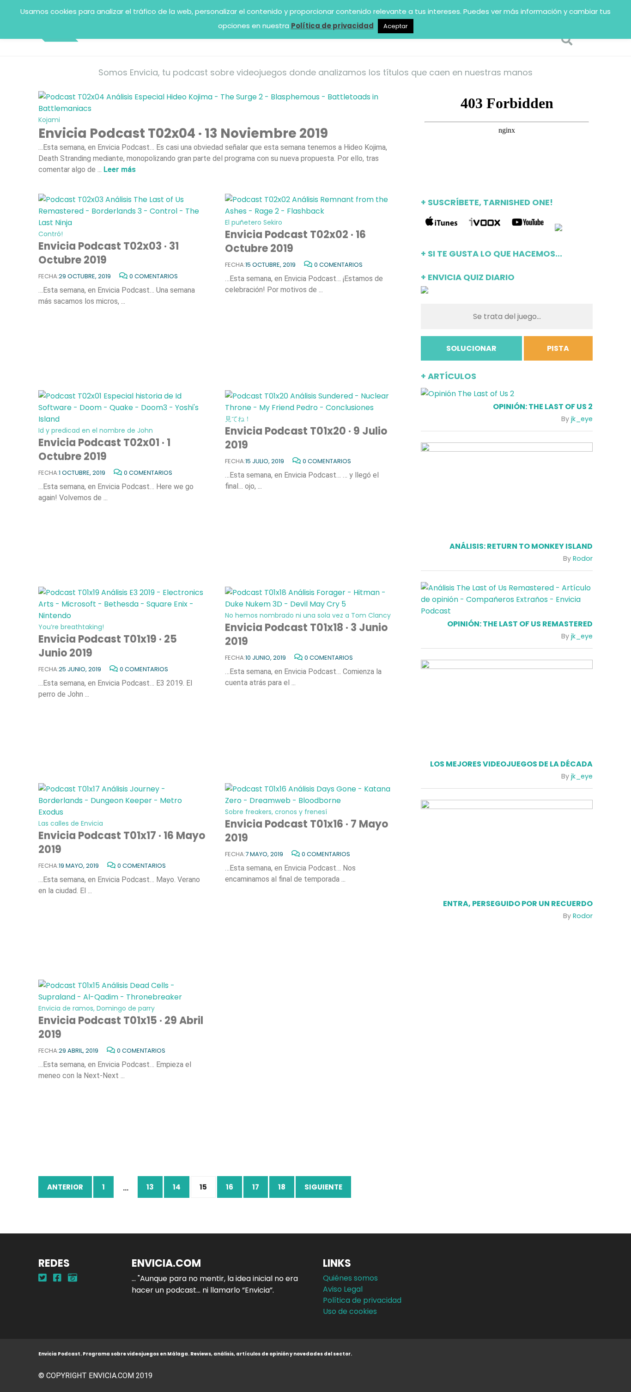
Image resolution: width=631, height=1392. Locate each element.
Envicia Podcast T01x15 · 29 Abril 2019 (120, 1023)
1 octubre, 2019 (82, 472)
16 (229, 1187)
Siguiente (323, 1187)
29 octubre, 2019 (85, 276)
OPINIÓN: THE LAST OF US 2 (543, 406)
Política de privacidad (362, 1300)
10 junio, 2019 (265, 657)
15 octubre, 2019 (270, 264)
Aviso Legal (343, 1289)
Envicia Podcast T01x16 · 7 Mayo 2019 (306, 826)
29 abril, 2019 (78, 1050)
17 (255, 1187)
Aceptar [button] (395, 26)
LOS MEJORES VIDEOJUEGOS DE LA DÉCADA (511, 764)
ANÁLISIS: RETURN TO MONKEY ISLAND (521, 546)
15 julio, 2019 (264, 461)
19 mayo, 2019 (79, 865)
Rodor (583, 558)
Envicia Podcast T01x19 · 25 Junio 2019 (107, 641)
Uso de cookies (350, 1311)
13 (150, 1187)
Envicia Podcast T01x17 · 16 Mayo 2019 (121, 838)
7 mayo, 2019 (264, 854)
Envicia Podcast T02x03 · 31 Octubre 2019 (108, 248)
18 (281, 1187)
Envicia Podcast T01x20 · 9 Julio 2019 (306, 433)
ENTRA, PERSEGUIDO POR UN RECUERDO (518, 903)
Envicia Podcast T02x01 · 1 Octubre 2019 (104, 445)
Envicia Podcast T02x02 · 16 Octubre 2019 (295, 237)
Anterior (65, 1187)
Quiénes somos (350, 1278)
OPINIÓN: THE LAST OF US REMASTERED (520, 624)
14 (177, 1187)
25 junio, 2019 (80, 669)
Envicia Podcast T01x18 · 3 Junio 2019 (308, 630)
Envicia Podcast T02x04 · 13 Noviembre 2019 (183, 128)
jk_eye (582, 418)
